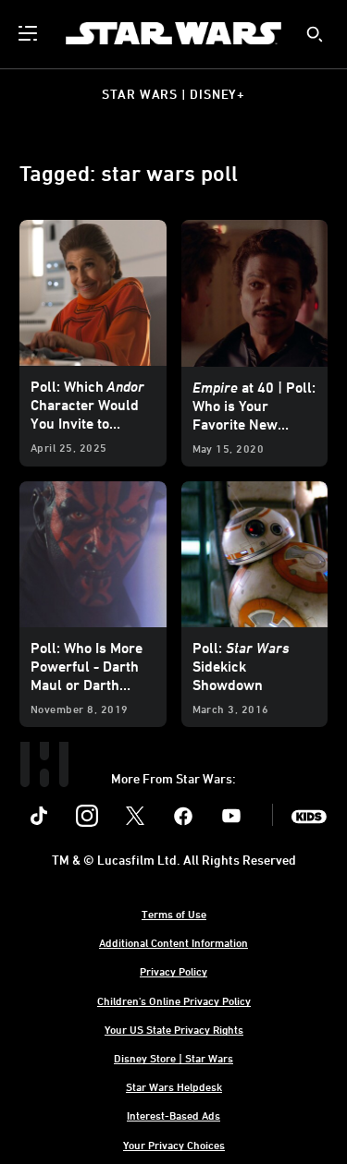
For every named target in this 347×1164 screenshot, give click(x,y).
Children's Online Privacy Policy (174, 1000)
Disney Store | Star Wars (173, 1057)
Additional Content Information (173, 942)
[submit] (314, 34)
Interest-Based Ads (173, 1115)
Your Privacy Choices (174, 1144)
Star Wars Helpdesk (174, 1086)
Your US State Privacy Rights (174, 1029)
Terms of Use (174, 913)
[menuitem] (29, 33)
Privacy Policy (173, 970)
